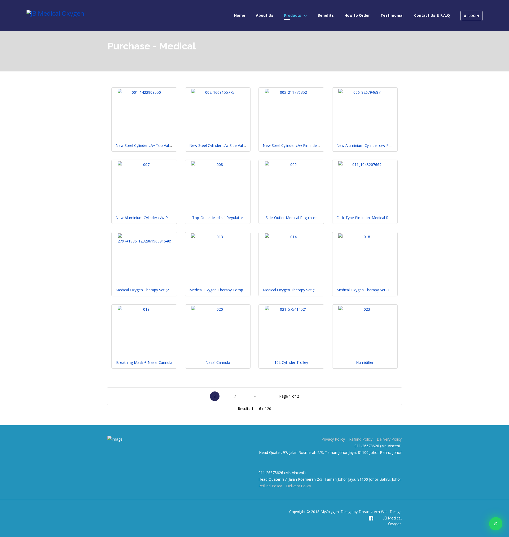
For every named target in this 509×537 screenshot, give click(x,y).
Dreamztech (369, 511)
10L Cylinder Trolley (291, 362)
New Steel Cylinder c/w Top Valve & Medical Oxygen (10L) (165, 145)
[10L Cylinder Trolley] (291, 309)
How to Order (357, 15)
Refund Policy (360, 439)
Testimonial (391, 15)
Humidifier (365, 362)
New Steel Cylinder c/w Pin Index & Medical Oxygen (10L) (312, 145)
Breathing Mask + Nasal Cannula (144, 362)
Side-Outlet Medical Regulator (291, 217)
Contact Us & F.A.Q (432, 15)
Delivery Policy (389, 439)
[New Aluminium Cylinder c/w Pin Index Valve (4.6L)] (364, 92)
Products (292, 15)
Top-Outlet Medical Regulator (217, 217)
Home (239, 15)
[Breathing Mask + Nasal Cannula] (144, 309)
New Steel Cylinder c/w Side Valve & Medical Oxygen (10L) (239, 145)
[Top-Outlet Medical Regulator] (217, 164)
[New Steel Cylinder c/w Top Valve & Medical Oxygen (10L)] (144, 92)
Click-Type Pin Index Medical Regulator (369, 217)
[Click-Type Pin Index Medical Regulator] (364, 164)
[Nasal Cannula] (217, 309)
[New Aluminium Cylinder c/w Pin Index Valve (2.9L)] (144, 164)
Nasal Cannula (217, 362)
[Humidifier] (364, 309)
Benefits (326, 15)
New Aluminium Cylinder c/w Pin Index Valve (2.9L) (159, 217)
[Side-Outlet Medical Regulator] (291, 164)
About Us (264, 15)
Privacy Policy (333, 439)
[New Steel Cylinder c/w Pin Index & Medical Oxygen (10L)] (291, 92)
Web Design (391, 511)
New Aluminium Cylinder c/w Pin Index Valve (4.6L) (379, 145)
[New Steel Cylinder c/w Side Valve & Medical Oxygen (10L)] (217, 92)
